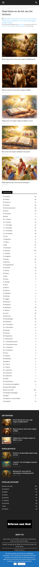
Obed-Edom (21, 24)
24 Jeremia (6, 262)
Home (3, 7)
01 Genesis (6, 196)
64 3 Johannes (7, 376)
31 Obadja (6, 282)
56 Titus (5, 353)
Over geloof (6, 401)
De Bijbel (6, 395)
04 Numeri (6, 205)
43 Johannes (7, 316)
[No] (37, 559)
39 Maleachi (7, 304)
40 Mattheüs (7, 307)
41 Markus (6, 310)
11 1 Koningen (7, 225)
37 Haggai (6, 299)
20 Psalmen (6, 250)
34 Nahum (6, 290)
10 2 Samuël (7, 222)
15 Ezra (5, 236)
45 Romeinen (7, 322)
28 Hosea (6, 273)
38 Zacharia (6, 302)
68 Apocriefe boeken (9, 387)
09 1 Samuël (7, 219)
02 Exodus (6, 199)
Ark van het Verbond (7, 26)
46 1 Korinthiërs (8, 324)
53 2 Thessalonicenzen (10, 344)
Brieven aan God (8, 390)
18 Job (5, 245)
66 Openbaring (8, 381)
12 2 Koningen (7, 228)
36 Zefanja (6, 296)
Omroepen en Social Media (11, 398)
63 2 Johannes (7, 373)
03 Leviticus (6, 202)
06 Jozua (5, 211)
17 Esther (6, 242)
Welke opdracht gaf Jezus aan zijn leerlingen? (16, 182)
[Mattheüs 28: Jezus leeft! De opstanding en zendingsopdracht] (6, 473)
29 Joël (5, 276)
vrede (15, 26)
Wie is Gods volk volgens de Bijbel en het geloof (16, 152)
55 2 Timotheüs (8, 350)
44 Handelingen (8, 319)
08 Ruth (5, 216)
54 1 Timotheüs (8, 347)
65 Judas (5, 378)
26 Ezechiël (6, 268)
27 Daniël (6, 270)
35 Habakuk (6, 293)
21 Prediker (6, 253)
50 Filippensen (7, 336)
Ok (15, 564)
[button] (3, 2)
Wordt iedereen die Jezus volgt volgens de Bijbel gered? (18, 59)
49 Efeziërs (6, 333)
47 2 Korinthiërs (8, 327)
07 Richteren (7, 213)
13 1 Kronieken (7, 231)
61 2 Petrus (6, 367)
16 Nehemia (7, 239)
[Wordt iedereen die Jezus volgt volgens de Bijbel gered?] (19, 45)
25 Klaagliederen (8, 265)
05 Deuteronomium (9, 208)
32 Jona (5, 285)
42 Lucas (6, 313)
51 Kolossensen (8, 339)
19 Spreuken (7, 248)
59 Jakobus (6, 361)
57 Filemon (6, 356)
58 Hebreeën (7, 359)
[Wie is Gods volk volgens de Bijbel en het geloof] (19, 138)
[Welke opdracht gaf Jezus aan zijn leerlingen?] (19, 169)
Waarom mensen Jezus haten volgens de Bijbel (16, 90)
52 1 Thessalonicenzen (10, 341)
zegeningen (21, 26)
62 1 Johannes (7, 370)
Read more (21, 564)
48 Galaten (6, 330)
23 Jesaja (6, 259)
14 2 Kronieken (7, 233)
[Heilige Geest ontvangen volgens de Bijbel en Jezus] (19, 107)
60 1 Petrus (6, 364)
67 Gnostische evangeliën (11, 384)
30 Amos (5, 279)
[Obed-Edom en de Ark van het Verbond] (19, 23)
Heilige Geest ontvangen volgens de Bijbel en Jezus (17, 121)
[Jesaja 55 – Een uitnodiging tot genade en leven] (6, 464)
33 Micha (6, 287)
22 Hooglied (7, 256)
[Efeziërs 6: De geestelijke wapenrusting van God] (6, 455)
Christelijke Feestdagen (10, 393)
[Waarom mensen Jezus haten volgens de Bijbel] (19, 76)
